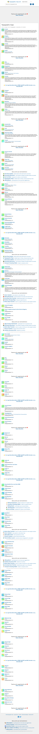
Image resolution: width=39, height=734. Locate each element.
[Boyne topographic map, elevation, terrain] (3, 367)
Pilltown (6, 665)
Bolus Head (7, 582)
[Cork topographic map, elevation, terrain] (3, 129)
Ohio (6, 62)
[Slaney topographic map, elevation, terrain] (3, 371)
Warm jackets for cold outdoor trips (18, 295)
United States (7, 37)
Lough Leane (7, 226)
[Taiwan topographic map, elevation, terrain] (3, 73)
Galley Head (7, 578)
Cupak (6, 338)
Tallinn (6, 188)
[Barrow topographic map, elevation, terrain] (3, 438)
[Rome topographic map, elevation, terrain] (3, 164)
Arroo (6, 678)
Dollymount (7, 433)
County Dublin (10, 51)
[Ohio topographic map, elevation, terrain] (3, 63)
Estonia (6, 189)
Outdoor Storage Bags (10, 299)
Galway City (7, 266)
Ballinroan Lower (8, 702)
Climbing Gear (11, 507)
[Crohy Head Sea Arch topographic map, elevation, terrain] (3, 542)
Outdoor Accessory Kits (10, 330)
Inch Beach (7, 512)
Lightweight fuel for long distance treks (25, 323)
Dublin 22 (7, 460)
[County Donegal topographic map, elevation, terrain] (3, 288)
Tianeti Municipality (18, 141)
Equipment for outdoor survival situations (19, 177)
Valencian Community (10, 271)
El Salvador (7, 278)
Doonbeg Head (8, 496)
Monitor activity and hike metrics (19, 328)
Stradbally (7, 242)
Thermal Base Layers (9, 538)
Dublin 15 (7, 394)
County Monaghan (9, 305)
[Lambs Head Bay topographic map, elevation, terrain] (3, 493)
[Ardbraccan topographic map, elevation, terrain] (3, 631)
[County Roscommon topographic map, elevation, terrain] (3, 418)
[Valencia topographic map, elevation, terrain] (3, 273)
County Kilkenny (8, 199)
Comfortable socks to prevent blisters (21, 506)
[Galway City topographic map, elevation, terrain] (3, 267)
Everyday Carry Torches (10, 298)
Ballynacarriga (8, 618)
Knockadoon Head (9, 554)
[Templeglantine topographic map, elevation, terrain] (3, 414)
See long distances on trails (19, 534)
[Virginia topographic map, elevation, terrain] (3, 38)
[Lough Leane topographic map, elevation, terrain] (3, 227)
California (11, 251)
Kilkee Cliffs (7, 606)
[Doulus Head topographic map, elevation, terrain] (3, 595)
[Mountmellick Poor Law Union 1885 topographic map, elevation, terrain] (3, 485)
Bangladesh (7, 66)
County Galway (8, 214)
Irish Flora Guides (9, 173)
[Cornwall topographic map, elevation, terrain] (3, 168)
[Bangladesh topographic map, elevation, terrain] (3, 68)
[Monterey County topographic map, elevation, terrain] (3, 251)
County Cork (10, 129)
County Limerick (10, 125)
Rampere (7, 669)
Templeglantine (8, 413)
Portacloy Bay (8, 521)
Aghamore (7, 674)
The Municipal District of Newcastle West (20, 414)
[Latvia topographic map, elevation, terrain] (3, 97)
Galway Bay (7, 448)
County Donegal (8, 285)
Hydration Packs (10, 726)
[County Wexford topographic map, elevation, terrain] (3, 219)
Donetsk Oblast (10, 160)
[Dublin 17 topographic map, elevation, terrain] (3, 469)
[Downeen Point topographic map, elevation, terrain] (3, 575)
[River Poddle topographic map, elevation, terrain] (3, 318)
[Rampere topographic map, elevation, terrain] (3, 670)
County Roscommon (9, 417)
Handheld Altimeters (10, 175)
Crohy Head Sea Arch (9, 541)
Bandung (7, 101)
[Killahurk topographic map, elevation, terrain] (3, 694)
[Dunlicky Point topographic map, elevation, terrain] (3, 603)
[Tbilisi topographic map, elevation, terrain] (3, 112)
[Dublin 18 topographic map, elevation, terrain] (3, 390)
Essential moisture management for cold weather (24, 538)
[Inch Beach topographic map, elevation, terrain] (3, 514)
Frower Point (8, 570)
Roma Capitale (11, 164)
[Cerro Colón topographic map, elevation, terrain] (3, 335)
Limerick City (8, 124)
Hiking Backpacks (8, 296)
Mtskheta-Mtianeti (11, 141)
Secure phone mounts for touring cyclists (26, 727)
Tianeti (6, 140)
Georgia (6, 110)
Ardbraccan (7, 630)
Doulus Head (7, 594)
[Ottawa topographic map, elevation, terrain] (3, 185)
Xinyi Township (16, 73)
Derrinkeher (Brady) (9, 697)
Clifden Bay (7, 472)
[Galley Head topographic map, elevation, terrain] (3, 579)
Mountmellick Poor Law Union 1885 (12, 484)
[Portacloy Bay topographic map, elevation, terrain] (3, 522)
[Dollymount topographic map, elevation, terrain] (3, 434)
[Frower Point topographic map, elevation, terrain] (3, 571)
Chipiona (18, 335)
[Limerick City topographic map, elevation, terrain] (3, 125)
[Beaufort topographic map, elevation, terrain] (3, 623)
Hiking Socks (11, 506)
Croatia (6, 43)
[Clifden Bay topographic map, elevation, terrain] (3, 473)
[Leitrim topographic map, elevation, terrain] (3, 655)
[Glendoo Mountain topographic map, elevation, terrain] (3, 546)
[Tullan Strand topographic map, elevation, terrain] (3, 489)
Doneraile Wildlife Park (10, 222)
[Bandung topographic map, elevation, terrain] (3, 104)
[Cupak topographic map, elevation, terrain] (3, 339)
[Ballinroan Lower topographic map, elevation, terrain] (3, 703)
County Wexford (8, 218)
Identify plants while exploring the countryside (22, 173)
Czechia (6, 76)
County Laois (10, 243)
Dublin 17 (7, 468)
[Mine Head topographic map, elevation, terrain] (3, 550)
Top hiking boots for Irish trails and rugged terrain (21, 180)
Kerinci (12, 339)
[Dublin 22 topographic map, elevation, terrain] (3, 461)
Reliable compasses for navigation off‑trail (25, 502)
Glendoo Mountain (9, 545)
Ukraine (6, 160)
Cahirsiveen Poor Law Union (11, 464)
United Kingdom (7, 168)
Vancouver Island (8, 132)
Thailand (7, 90)
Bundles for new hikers (21, 330)
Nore (6, 385)
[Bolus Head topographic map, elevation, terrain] (3, 583)
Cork (6, 128)
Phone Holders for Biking (12, 727)
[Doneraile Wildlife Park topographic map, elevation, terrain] (3, 223)
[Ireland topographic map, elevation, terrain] (3, 31)
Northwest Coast (14, 335)
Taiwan (6, 72)
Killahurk (7, 693)
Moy (6, 357)
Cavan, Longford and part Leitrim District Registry (16, 309)
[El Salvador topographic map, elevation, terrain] (3, 281)
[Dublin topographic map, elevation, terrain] (3, 51)
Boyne (6, 366)
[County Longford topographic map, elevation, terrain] (3, 347)
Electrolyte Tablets (9, 259)
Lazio (8, 164)
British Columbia (10, 133)
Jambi (10, 339)
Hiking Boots (8, 180)
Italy (5, 164)
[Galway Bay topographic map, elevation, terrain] (3, 450)
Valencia (6, 270)
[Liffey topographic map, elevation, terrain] (3, 363)
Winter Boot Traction (9, 301)
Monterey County (8, 250)
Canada (6, 133)
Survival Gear (8, 177)
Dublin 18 (7, 389)
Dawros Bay (7, 525)
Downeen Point (8, 574)
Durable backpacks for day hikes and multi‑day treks (23, 296)
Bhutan (6, 192)
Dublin (6, 50)
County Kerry (10, 227)
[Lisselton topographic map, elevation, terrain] (3, 247)
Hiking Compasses (12, 502)
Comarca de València (18, 271)
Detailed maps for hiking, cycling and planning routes (23, 178)
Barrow (6, 437)
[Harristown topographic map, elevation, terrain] (3, 651)
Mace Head (7, 517)
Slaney (6, 370)
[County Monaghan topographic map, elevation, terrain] (3, 306)
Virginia (6, 36)
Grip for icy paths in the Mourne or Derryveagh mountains (25, 301)
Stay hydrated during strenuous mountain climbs (23, 259)
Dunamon (7, 646)
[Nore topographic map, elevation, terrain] (3, 386)
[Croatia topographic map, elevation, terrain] (3, 46)
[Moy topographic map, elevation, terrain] (3, 358)
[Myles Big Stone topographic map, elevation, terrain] (3, 690)
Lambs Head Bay (8, 492)
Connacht (7, 381)
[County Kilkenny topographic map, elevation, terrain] (3, 202)
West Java (10, 102)
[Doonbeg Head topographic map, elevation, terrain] (3, 497)
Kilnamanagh (7, 641)
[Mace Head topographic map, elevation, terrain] (3, 518)
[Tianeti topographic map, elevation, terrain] (3, 141)
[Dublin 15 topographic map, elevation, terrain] (3, 395)
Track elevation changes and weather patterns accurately (26, 175)
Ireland (6, 29)
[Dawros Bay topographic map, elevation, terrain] (3, 526)
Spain (6, 271)
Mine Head (7, 549)
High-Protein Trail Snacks (10, 323)
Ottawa (6, 183)
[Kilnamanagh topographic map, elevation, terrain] (3, 642)
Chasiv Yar (7, 159)
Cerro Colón (7, 333)
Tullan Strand (8, 488)
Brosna (6, 441)
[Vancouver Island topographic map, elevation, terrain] (3, 135)
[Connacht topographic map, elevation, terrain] (3, 382)
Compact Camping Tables (11, 263)
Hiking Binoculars (8, 534)
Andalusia (8, 335)
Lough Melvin (8, 313)
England (12, 168)
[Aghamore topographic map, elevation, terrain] (3, 675)
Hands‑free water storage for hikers (21, 726)
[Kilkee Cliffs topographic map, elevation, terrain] (3, 607)
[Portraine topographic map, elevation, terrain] (3, 239)
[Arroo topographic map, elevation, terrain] (3, 679)
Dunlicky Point (8, 602)
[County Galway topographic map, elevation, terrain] (3, 215)
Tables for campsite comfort (23, 263)
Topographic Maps (9, 178)
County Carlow (8, 405)
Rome (6, 163)
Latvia (6, 94)
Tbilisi (6, 109)
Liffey (6, 361)
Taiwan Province (10, 73)
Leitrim (6, 654)
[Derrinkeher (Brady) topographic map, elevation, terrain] (3, 698)
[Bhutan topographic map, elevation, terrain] (3, 195)
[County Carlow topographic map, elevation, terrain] (3, 408)
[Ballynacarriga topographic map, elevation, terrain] (3, 619)
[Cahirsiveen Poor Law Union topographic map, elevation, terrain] (3, 465)
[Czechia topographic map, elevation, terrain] (3, 79)
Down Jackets (8, 295)
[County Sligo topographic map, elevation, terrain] (3, 599)
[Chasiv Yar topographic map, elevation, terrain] (3, 160)
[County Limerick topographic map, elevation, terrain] (3, 154)
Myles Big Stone (8, 689)
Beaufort (7, 622)
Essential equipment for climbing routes (22, 507)
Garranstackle (8, 626)
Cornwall (7, 167)
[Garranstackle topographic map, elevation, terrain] (3, 627)
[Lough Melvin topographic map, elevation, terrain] (3, 314)
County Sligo (7, 598)
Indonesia (6, 102)
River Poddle (7, 317)
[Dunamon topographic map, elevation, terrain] (3, 647)
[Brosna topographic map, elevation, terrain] (3, 444)
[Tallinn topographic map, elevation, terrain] (3, 189)
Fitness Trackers (8, 328)
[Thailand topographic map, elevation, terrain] (3, 91)
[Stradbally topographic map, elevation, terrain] (3, 243)
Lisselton (7, 246)
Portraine (7, 238)
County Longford (8, 346)
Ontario (9, 185)
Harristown (7, 650)
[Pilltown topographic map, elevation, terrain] (3, 666)
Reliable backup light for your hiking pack (24, 298)
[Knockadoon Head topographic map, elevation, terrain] (3, 555)
